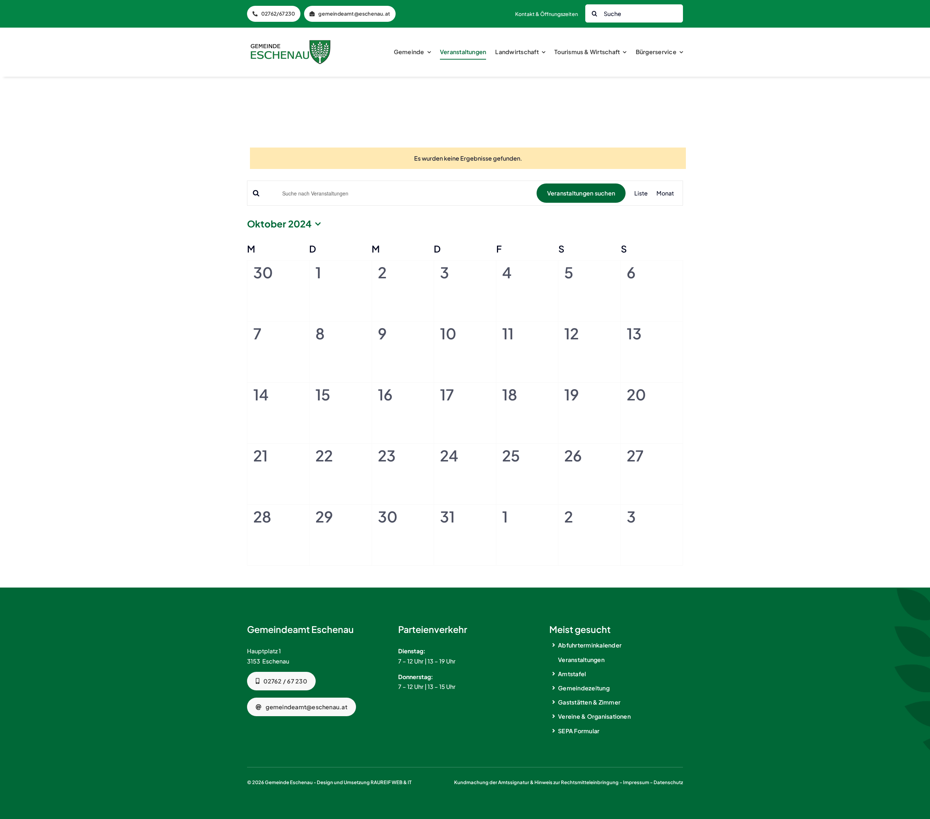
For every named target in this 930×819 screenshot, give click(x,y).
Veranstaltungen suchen (581, 193)
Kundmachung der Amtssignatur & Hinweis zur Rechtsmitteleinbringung (536, 782)
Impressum (636, 782)
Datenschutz (668, 782)
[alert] (468, 158)
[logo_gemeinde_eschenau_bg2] (291, 43)
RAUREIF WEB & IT (391, 782)
